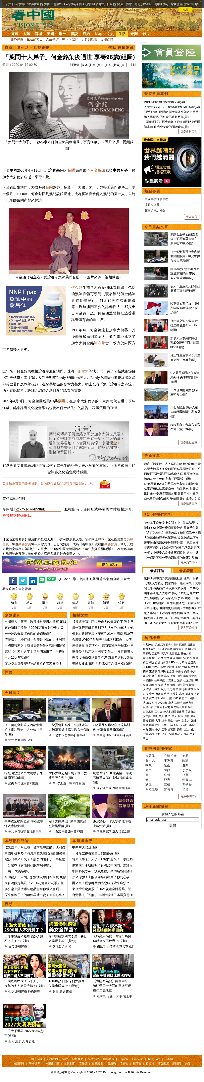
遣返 (193, 716)
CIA (114, 735)
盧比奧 (191, 644)
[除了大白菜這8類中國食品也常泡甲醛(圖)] (69, 796)
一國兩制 (148, 680)
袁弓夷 (168, 657)
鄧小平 (192, 725)
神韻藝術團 (52, 1063)
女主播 (147, 716)
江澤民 (101, 996)
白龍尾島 (148, 711)
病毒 (62, 401)
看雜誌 (83, 1063)
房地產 (183, 689)
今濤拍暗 (170, 755)
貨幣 (191, 684)
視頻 (9, 904)
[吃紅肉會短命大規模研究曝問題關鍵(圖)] (24, 748)
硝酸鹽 (34, 783)
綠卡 (164, 720)
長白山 (189, 707)
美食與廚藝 (89, 39)
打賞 (92, 64)
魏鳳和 (80, 735)
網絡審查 (188, 702)
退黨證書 (97, 1063)
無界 (188, 1063)
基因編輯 (190, 698)
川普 (175, 644)
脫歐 (160, 684)
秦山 (148, 779)
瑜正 (148, 784)
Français (137, 1059)
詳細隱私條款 (40, 9)
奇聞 (134, 34)
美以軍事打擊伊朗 (156, 199)
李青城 (187, 779)
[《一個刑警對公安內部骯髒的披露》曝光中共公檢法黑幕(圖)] (24, 700)
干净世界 (34, 1063)
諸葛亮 (172, 729)
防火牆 (147, 702)
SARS (166, 711)
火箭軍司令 (69, 735)
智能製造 (59, 946)
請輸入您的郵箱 (173, 814)
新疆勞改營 (177, 711)
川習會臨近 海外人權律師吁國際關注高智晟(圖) (185, 412)
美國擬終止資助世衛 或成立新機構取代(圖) (102, 663)
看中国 (35, 18)
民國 (145, 725)
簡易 (185, 755)
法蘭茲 (86, 783)
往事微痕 (159, 680)
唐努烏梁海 (177, 707)
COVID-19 (155, 648)
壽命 (186, 734)
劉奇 (151, 729)
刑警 (24, 740)
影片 (146, 34)
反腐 (173, 675)
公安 (30, 740)
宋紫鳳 (150, 755)
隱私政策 (108, 1059)
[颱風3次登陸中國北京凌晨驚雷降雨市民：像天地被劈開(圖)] (156, 269)
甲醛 (64, 831)
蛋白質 (25, 783)
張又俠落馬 (151, 204)
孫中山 (165, 725)
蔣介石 (174, 725)
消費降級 (21, 946)
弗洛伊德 (163, 662)
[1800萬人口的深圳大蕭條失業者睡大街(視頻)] (69, 956)
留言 (100, 64)
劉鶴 (145, 671)
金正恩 (192, 662)
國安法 (192, 648)
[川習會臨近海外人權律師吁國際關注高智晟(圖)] (156, 407)
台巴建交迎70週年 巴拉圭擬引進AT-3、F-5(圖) (184, 325)
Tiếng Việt (154, 1059)
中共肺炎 (85, 579)
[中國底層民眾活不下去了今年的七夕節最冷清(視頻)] (24, 956)
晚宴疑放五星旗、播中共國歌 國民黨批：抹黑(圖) (185, 308)
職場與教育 (70, 39)
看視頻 (150, 1063)
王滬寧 (153, 671)
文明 (25, 1041)
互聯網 (31, 831)
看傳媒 (124, 1063)
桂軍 (151, 725)
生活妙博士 (35, 39)
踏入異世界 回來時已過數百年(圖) (166, 117)
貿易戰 (147, 653)
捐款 (65, 1059)
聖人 (11, 1041)
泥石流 (101, 788)
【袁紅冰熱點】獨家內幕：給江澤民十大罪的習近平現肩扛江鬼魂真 (112, 985)
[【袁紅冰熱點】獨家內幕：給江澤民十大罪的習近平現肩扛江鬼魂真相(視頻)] (113, 956)
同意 (185, 9)
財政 (196, 689)
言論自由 (190, 711)
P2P (175, 698)
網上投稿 (36, 1059)
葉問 (49, 187)
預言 (165, 734)
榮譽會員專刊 (156, 94)
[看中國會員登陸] (172, 52)
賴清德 (182, 644)
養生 (145, 738)
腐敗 (166, 675)
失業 (11, 946)
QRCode (64, 579)
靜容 (167, 779)
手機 (158, 734)
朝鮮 (145, 684)
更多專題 (191, 216)
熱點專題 (152, 191)
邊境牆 (171, 666)
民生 (171, 720)
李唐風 (187, 770)
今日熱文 (13, 693)
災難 (32, 1041)
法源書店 (69, 1063)
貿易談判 (193, 666)
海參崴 (159, 693)
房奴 (62, 991)
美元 (185, 684)
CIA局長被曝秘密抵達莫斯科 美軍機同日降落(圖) (184, 377)
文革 (192, 734)
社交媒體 (188, 680)
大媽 (196, 693)
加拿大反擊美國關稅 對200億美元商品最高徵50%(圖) (184, 342)
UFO (172, 662)
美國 (50, 34)
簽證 (145, 720)
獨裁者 (101, 946)
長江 (154, 657)
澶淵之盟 (124, 831)
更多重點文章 (188, 442)
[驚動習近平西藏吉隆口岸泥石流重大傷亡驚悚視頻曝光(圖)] (113, 748)
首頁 (14, 34)
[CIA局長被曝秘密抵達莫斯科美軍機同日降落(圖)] (113, 700)
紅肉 (11, 783)
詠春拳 (99, 343)
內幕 (186, 671)
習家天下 (122, 946)
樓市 (190, 689)
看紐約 (111, 1063)
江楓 (167, 784)
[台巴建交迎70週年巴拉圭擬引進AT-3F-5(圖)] (156, 321)
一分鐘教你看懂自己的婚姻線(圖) (28, 633)
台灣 (166, 693)
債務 (173, 684)
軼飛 (148, 765)
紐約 (86, 34)
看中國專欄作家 (158, 748)
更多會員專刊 (188, 131)
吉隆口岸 (124, 788)
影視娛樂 (107, 39)
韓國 (80, 831)
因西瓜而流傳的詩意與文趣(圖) (164, 102)
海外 (178, 720)
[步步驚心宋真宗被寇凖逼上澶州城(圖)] (113, 796)
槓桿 (179, 684)
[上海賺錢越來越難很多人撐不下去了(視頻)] (24, 911)
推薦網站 (19, 1063)
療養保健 (17, 39)
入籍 (158, 720)
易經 (179, 729)
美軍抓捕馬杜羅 (154, 210)
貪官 (154, 675)
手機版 (75, 64)
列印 (108, 64)
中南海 (179, 671)
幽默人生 (188, 729)
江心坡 (158, 711)
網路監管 (20, 831)
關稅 (163, 666)
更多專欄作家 (188, 796)
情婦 (160, 675)
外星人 (178, 734)
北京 (181, 693)
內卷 (68, 946)
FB (196, 680)
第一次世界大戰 (62, 783)
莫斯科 (121, 735)
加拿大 (83, 371)
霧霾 (181, 698)
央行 (166, 684)
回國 (151, 720)
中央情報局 (104, 735)
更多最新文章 (188, 503)
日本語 (169, 1059)
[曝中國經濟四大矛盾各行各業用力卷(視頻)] (69, 911)
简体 (84, 64)
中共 (11, 740)
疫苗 (145, 662)
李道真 (169, 760)
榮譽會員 (24, 544)
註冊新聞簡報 (156, 806)
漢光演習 (167, 648)
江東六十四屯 (162, 707)
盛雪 (167, 775)
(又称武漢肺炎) (163, 644)
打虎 (179, 675)
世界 (98, 34)
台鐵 (184, 648)
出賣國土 (174, 653)
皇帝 (164, 729)
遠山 (167, 765)
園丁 (148, 775)
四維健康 (151, 789)
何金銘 (77, 288)
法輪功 (178, 702)
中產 (151, 693)
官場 (38, 34)
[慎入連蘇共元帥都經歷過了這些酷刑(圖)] (156, 286)
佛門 (132, 946)
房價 (145, 698)
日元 (169, 689)
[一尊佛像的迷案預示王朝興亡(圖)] (156, 390)
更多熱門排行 (188, 562)
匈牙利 (77, 783)
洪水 (18, 1041)
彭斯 (178, 666)
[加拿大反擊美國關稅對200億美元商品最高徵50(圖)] (156, 338)
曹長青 (169, 789)
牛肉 (17, 783)
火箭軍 (57, 735)
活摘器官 (148, 707)
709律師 (162, 702)
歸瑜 (185, 760)
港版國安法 (179, 657)
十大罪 (117, 996)
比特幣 (156, 689)
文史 (110, 34)
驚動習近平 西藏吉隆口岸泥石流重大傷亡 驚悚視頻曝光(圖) (112, 777)
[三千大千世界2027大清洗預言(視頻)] (24, 1006)
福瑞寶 (137, 1063)
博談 (74, 34)
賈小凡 (150, 760)
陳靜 (167, 770)
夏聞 (185, 765)
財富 (145, 693)
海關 (186, 716)
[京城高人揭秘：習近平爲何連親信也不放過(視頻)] (113, 911)
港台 (62, 34)
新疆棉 (147, 657)
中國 (109, 788)
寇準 (109, 831)
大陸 (26, 34)
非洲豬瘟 (160, 698)
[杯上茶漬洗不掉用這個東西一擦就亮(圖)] (156, 355)
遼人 (115, 831)
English (123, 1059)
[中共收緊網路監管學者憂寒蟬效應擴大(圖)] (24, 796)
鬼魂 (110, 996)
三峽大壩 (186, 653)
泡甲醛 (72, 831)
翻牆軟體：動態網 (169, 1063)
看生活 (23, 48)
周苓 (148, 770)
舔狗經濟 (34, 991)
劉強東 (189, 693)
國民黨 (177, 648)
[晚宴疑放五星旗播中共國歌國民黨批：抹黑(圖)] (156, 303)
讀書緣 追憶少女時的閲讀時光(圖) (166, 126)
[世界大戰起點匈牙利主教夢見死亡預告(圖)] (69, 748)
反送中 (147, 675)
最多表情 (186, 571)
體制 (17, 740)
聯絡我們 (52, 1059)
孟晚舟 (156, 666)
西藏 (115, 788)
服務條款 (93, 1059)
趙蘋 (185, 775)
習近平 (127, 996)
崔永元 (171, 671)
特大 (116, 64)
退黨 (195, 657)
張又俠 (164, 653)
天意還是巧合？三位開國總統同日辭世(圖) (172, 107)
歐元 (163, 689)
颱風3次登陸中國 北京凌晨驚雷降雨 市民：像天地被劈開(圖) (185, 273)
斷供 (69, 991)
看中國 (193, 675)
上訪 (171, 702)
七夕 (11, 991)
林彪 (145, 729)
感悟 (151, 734)
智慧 (145, 734)
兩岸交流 (41, 831)
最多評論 (157, 571)
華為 (184, 662)
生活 (122, 34)
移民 (167, 716)
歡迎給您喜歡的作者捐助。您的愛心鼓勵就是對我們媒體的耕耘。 (48, 483)
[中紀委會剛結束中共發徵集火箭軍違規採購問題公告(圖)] (69, 700)
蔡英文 (174, 693)
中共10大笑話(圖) (17, 657)
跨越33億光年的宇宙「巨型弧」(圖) (167, 478)
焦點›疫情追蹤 (121, 48)
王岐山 (147, 666)
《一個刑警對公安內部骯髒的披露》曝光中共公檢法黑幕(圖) (23, 729)
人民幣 (147, 689)
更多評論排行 (188, 627)
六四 (189, 657)
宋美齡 (184, 725)
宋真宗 (101, 831)
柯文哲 (153, 662)
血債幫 (111, 946)
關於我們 (77, 1059)
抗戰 (158, 725)
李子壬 (187, 784)
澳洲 (193, 720)
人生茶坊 (52, 39)
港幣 (175, 689)
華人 (161, 716)
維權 (154, 702)
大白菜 (57, 831)
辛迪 (185, 789)
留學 (180, 716)
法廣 (179, 680)
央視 (155, 716)
